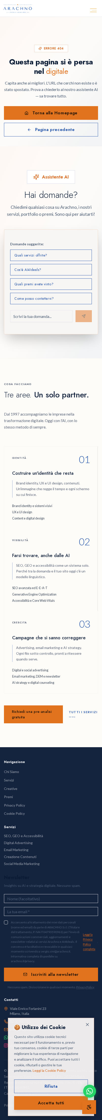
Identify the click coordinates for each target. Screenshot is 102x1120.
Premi (8, 797)
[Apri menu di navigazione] (93, 10)
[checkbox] (6, 922)
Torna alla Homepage (54, 113)
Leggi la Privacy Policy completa (89, 942)
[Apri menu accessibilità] (89, 1107)
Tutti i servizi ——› (83, 714)
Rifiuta (51, 1086)
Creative (10, 788)
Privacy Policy (85, 987)
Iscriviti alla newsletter (55, 974)
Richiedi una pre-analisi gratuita (31, 714)
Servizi (9, 780)
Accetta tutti (51, 1103)
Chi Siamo (11, 772)
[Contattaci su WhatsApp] (89, 1091)
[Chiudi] (87, 1024)
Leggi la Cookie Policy (49, 1070)
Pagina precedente (55, 129)
